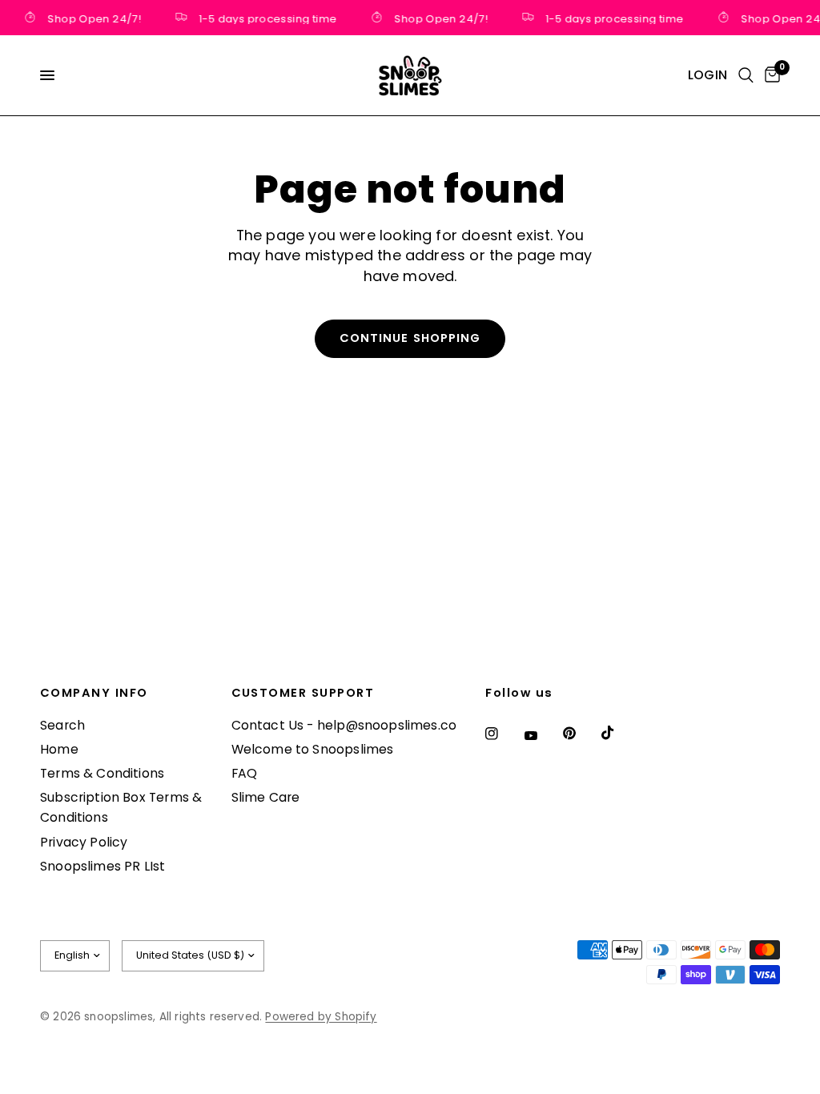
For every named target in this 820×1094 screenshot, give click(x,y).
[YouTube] (542, 735)
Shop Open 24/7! (91, 17)
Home (59, 749)
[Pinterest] (580, 732)
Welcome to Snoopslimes (312, 749)
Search (62, 725)
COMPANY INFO (94, 693)
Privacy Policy (84, 842)
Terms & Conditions (102, 773)
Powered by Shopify (320, 1016)
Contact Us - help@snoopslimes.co (344, 725)
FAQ (244, 773)
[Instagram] (503, 733)
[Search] (746, 75)
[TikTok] (619, 732)
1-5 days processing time (264, 17)
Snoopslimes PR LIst (102, 866)
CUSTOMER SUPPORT (303, 693)
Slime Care (265, 797)
